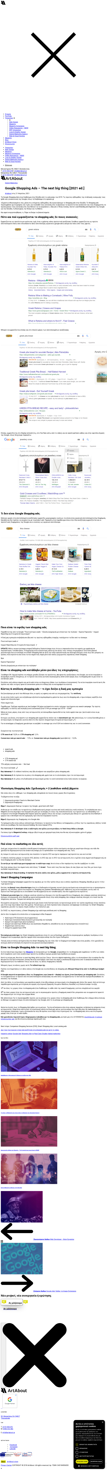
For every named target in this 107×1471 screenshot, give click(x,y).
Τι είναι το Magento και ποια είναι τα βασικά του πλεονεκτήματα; (20, 1113)
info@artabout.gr (20, 171)
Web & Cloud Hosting (17, 136)
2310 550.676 (8, 171)
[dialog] (89, 1444)
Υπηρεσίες (9, 118)
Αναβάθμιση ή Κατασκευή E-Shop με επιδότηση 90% (16, 1075)
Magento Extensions (16, 126)
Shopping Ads (27, 1034)
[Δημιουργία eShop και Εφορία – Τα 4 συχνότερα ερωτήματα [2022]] (29, 1146)
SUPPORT (5, 1321)
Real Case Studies (41, 1034)
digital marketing (54, 1034)
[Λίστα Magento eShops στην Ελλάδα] (29, 1183)
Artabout (8, 193)
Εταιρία (8, 114)
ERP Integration (15, 130)
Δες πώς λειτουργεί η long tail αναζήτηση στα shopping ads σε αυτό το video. (30, 1030)
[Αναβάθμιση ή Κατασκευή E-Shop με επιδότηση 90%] (29, 1071)
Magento (12, 124)
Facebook (13, 1445)
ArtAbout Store (10, 142)
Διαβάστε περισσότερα (95, 1440)
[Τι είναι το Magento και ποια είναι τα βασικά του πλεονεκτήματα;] (29, 1109)
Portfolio (8, 116)
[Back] (2, 1242)
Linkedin (13, 1449)
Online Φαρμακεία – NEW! (18, 128)
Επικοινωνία (10, 144)
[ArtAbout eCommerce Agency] (3, 4)
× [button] (102, 1422)
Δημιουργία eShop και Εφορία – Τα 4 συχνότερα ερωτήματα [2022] (20, 1150)
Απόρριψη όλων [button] (96, 1461)
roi (33, 1034)
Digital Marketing (11, 183)
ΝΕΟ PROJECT (6, 1316)
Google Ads (17, 1034)
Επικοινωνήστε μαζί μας (10, 836)
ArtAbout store (9, 1462)
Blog (6, 140)
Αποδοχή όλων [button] (82, 1461)
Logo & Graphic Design (17, 132)
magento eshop (6, 1034)
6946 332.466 (8, 1429)
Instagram (13, 1447)
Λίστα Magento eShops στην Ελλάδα (11, 1187)
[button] (89, 1466)
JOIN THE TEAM (7, 1318)
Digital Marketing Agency (18, 134)
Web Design (13, 122)
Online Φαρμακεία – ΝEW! (14, 156)
